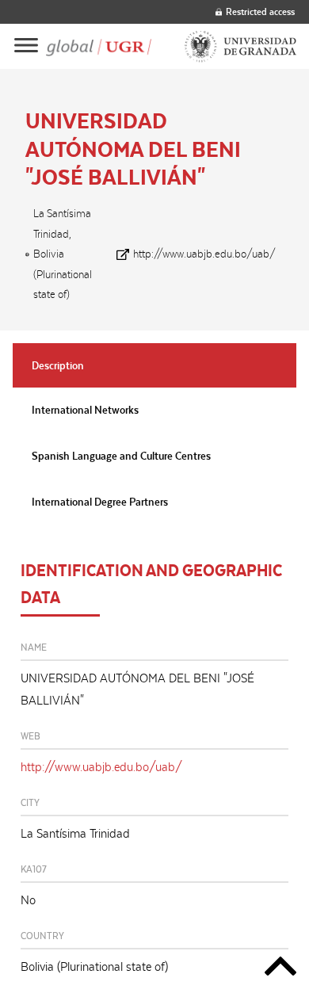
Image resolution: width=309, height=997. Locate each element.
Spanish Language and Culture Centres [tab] (121, 455)
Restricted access (260, 11)
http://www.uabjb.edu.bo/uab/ (204, 253)
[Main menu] (26, 46)
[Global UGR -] (98, 46)
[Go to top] (280, 969)
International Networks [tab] (85, 409)
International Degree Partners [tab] (100, 501)
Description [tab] (58, 365)
